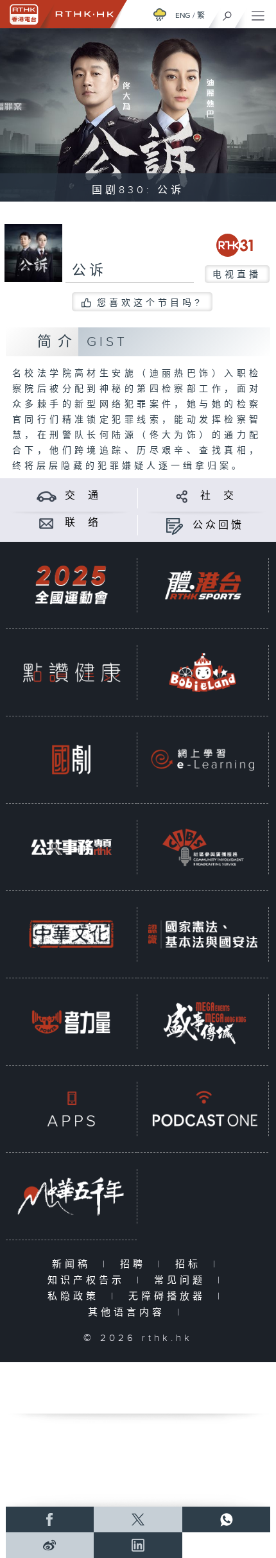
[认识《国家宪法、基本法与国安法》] (202, 934)
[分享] (182, 495)
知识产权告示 (88, 1280)
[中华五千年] (71, 1196)
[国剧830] (71, 759)
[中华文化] (71, 934)
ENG (183, 15)
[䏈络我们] (46, 522)
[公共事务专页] (71, 847)
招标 (191, 1264)
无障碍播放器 (169, 1296)
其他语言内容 (129, 1312)
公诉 (89, 271)
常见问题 (182, 1280)
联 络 (83, 523)
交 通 (83, 496)
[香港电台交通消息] (46, 495)
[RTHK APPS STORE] (71, 1109)
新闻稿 (74, 1264)
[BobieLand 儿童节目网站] (202, 672)
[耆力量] (71, 1021)
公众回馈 (218, 525)
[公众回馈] (174, 525)
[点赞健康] (71, 672)
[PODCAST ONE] (202, 1109)
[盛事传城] (202, 1021)
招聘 (135, 1264)
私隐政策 (76, 1296)
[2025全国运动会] (71, 585)
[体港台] (202, 585)
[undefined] (160, 14)
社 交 (218, 496)
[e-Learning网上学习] (202, 759)
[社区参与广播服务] (202, 847)
